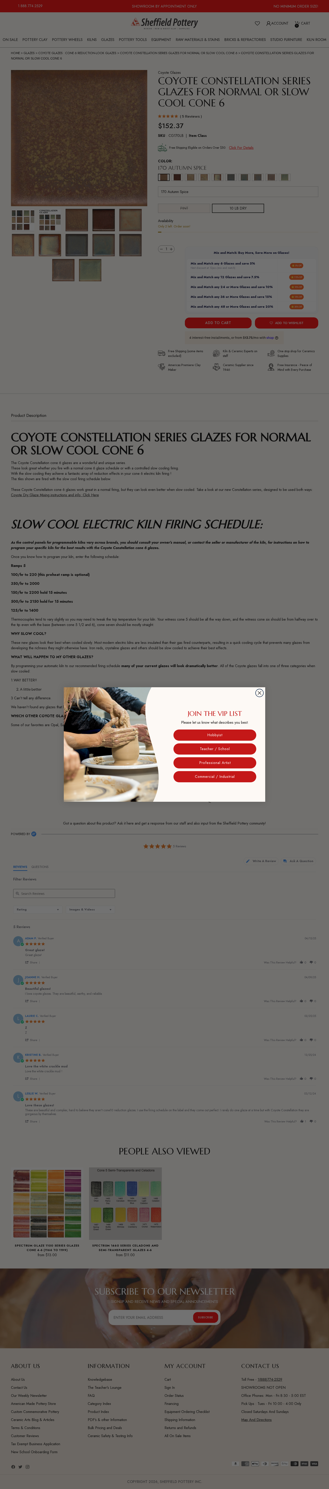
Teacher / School (215, 748)
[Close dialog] (259, 693)
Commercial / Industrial (215, 776)
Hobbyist (214, 735)
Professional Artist (215, 762)
